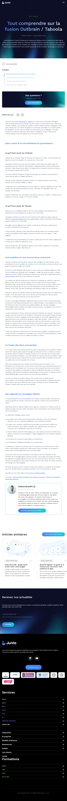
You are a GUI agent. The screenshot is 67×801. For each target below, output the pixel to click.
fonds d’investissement (18, 219)
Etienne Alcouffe (26, 35)
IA (2, 717)
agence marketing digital (37, 473)
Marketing (6, 724)
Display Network (10, 276)
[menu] (63, 2)
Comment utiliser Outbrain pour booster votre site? (29, 477)
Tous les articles (11, 64)
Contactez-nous (33, 667)
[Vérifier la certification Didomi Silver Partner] (61, 675)
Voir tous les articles (53, 534)
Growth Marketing (34, 16)
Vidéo (4, 710)
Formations (10, 759)
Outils (4, 756)
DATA (4, 703)
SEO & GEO (5, 776)
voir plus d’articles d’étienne (31, 510)
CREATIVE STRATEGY (9, 721)
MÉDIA (4, 699)
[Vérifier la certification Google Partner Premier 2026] (5, 675)
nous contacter (33, 102)
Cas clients (6, 752)
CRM (3, 713)
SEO (3, 706)
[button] (21, 74)
